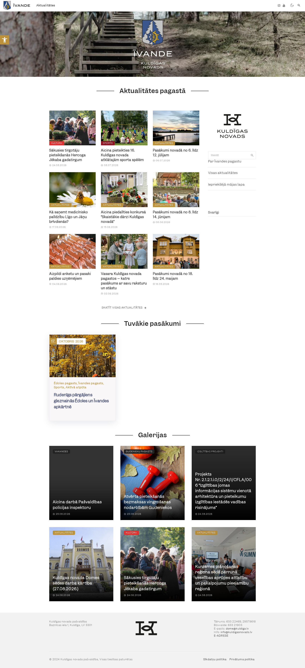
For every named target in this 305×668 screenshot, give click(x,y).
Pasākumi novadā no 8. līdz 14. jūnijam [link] (175, 214)
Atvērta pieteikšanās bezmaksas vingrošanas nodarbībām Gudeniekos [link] (148, 502)
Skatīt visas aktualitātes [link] (122, 307)
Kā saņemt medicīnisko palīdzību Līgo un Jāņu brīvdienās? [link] (68, 217)
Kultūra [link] (56, 143)
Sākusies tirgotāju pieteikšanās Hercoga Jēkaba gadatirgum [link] (67, 155)
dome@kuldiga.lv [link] (237, 628)
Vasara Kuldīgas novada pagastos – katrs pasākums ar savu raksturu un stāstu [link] (124, 281)
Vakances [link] (61, 451)
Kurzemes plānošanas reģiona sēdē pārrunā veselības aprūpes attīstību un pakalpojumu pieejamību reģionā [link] (222, 577)
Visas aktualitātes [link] (223, 173)
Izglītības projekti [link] (210, 451)
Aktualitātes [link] (45, 5)
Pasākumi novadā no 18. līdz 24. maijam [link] (173, 276)
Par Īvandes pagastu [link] (224, 161)
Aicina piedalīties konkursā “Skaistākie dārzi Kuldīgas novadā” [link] (123, 217)
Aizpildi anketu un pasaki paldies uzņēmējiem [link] (70, 276)
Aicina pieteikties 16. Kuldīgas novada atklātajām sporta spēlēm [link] (122, 155)
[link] (4, 39)
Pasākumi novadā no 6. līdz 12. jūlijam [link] (175, 152)
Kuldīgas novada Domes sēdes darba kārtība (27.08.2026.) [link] (76, 583)
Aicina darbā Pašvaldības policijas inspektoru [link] (77, 504)
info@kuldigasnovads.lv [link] (236, 632)
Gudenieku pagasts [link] (139, 451)
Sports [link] (108, 143)
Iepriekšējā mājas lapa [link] (226, 184)
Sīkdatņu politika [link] (214, 659)
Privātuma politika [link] (242, 659)
